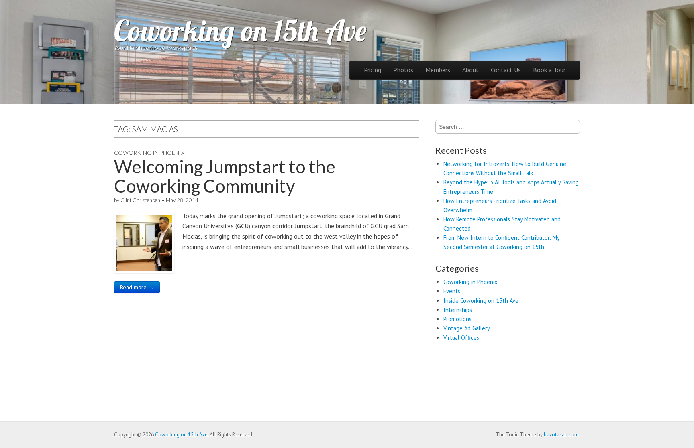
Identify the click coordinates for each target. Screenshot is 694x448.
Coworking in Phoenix (149, 152)
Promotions (457, 319)
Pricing (372, 70)
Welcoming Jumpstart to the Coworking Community (224, 176)
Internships (457, 310)
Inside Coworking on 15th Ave (480, 300)
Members (437, 70)
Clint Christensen (140, 200)
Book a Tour (549, 70)
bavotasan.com (561, 434)
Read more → (137, 287)
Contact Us (506, 70)
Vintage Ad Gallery (466, 328)
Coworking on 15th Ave (240, 30)
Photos (403, 70)
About (470, 70)
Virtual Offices (461, 337)
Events (451, 291)
